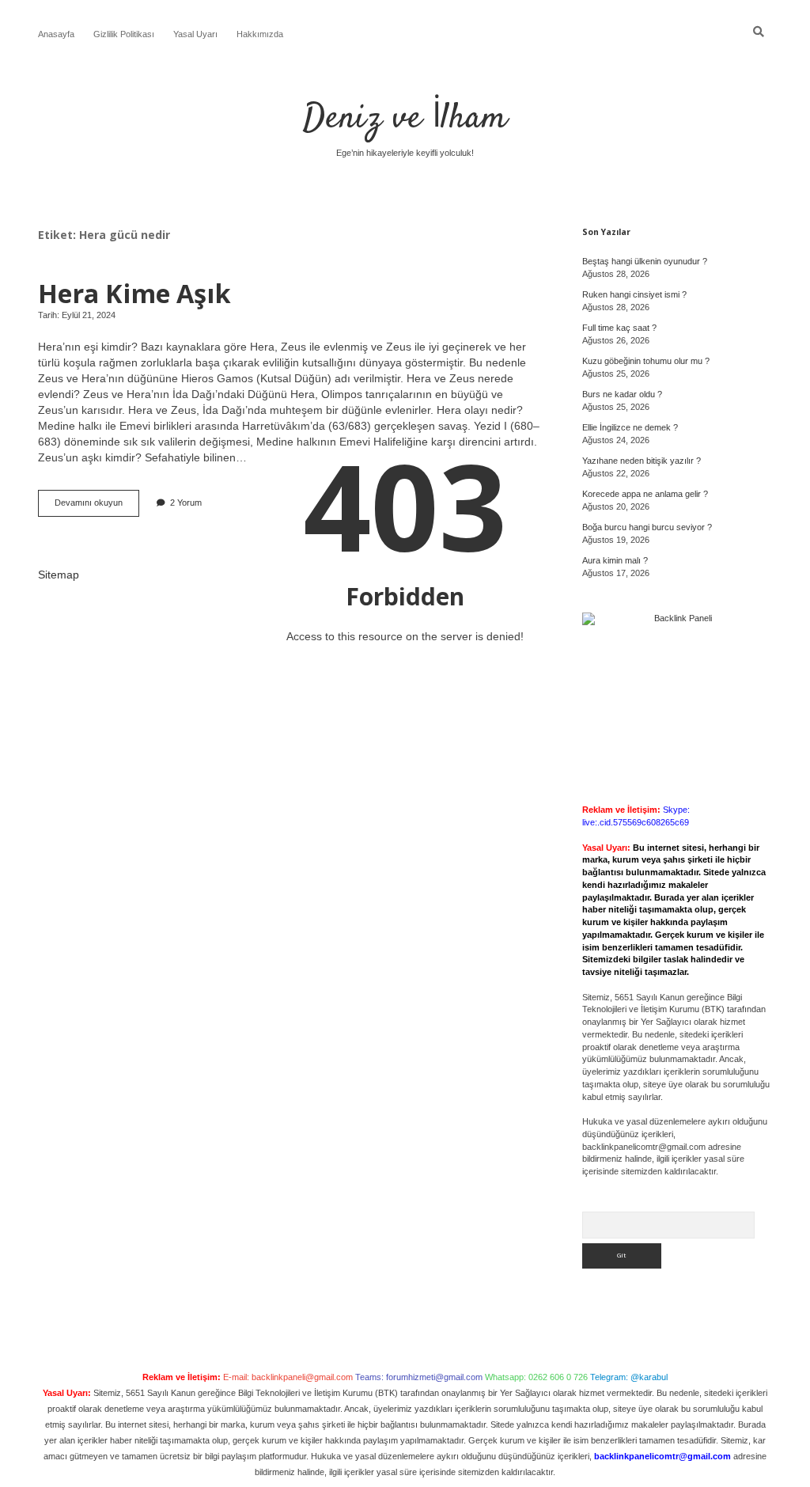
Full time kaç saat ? (619, 327)
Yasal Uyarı (195, 34)
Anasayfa (56, 34)
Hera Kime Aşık (134, 292)
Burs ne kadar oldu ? (622, 394)
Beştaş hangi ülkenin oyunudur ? (644, 261)
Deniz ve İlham (405, 118)
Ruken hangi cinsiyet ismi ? (634, 294)
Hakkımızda (260, 34)
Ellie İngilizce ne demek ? (630, 427)
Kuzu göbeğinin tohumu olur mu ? (646, 361)
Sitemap (58, 574)
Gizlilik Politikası (123, 34)
